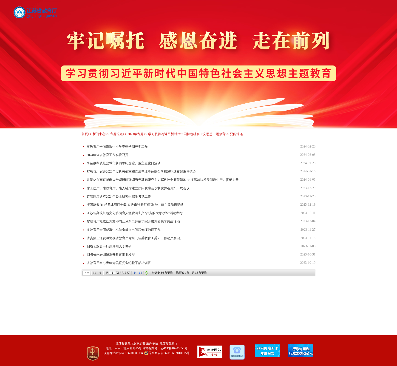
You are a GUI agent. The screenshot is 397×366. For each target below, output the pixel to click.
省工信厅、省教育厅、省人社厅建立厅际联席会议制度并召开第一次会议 (138, 188)
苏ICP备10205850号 (174, 348)
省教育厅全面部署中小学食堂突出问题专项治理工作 (124, 230)
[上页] (100, 273)
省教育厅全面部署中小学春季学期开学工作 (117, 146)
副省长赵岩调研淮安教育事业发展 (111, 254)
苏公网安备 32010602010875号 (169, 353)
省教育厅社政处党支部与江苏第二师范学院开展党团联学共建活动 (133, 221)
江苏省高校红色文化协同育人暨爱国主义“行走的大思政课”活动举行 (135, 213)
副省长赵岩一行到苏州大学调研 (109, 246)
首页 (85, 134)
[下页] (135, 273)
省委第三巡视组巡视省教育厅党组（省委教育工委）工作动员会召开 (135, 238)
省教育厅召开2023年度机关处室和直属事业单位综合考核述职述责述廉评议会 (141, 171)
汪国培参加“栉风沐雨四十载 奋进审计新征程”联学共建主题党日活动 (135, 205)
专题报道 (116, 134)
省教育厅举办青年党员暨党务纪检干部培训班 (119, 263)
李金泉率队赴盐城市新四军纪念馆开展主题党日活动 (124, 163)
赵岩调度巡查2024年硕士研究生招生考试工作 (119, 196)
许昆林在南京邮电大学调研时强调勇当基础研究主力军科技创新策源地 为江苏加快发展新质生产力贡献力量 (163, 180)
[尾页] (140, 273)
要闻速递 (236, 134)
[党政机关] (90, 353)
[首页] (94, 273)
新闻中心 (99, 134)
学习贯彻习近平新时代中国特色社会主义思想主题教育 (186, 134)
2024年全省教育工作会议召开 (107, 155)
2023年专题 (136, 134)
